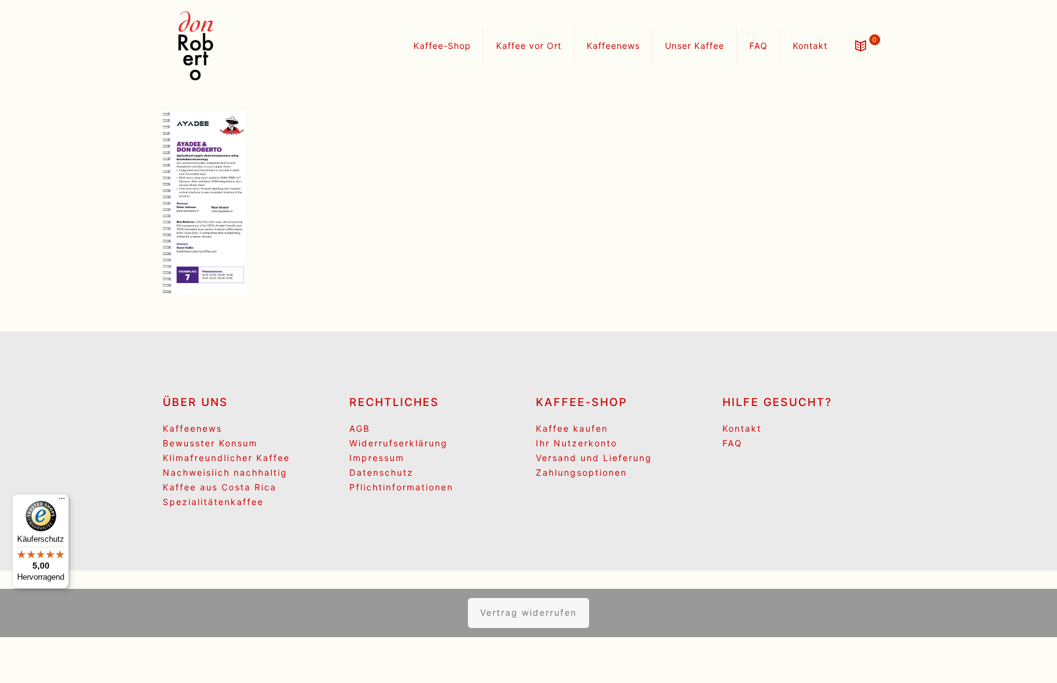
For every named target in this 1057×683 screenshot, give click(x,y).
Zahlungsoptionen (581, 472)
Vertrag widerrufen (528, 612)
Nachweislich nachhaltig (225, 472)
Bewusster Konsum (210, 443)
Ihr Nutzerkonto (576, 443)
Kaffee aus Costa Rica (219, 487)
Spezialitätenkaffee (213, 502)
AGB (359, 428)
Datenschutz (381, 472)
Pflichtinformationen (401, 487)
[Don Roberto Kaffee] (196, 46)
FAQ (732, 443)
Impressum (376, 457)
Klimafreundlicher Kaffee (226, 457)
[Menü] (61, 501)
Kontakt (742, 428)
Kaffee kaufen (572, 428)
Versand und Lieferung (594, 457)
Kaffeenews (192, 428)
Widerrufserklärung (398, 443)
